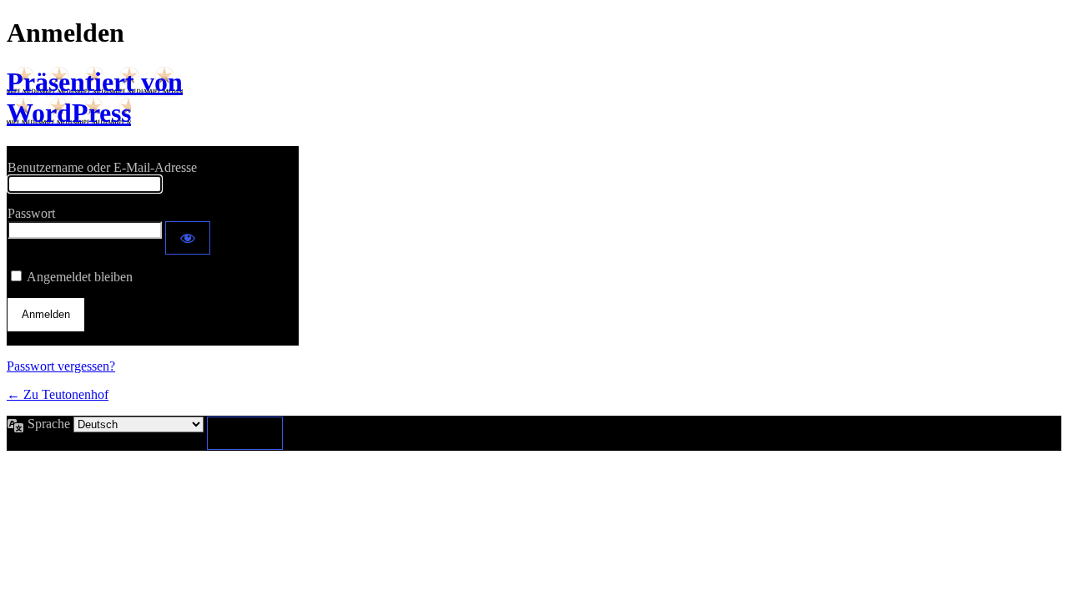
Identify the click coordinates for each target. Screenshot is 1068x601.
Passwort (31, 213)
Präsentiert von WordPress (95, 97)
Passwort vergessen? (61, 366)
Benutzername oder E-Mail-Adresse (102, 167)
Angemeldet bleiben (80, 277)
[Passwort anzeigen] (187, 238)
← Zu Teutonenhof (57, 394)
